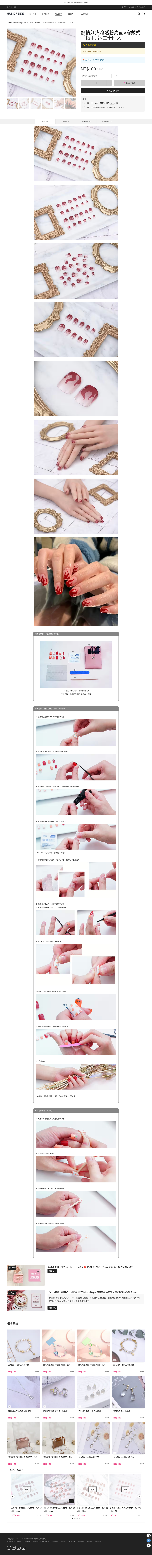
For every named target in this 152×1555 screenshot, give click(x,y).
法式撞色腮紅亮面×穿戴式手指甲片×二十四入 (125, 1509)
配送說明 (63, 1542)
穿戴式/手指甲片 (35, 23)
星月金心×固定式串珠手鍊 (18, 1364)
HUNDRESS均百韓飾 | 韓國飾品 (17, 23)
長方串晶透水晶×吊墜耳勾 (123, 1457)
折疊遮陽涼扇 (91, 45)
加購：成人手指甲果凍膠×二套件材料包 (100, 107)
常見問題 (89, 1542)
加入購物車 (114, 90)
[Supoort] (149, 1535)
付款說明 (55, 1542)
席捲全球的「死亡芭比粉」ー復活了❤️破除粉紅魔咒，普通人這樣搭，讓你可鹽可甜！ (91, 1267)
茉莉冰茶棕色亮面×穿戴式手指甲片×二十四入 (92, 1509)
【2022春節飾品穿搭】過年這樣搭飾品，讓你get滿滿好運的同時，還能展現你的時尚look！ (93, 1292)
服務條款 (27, 1542)
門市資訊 (10, 1542)
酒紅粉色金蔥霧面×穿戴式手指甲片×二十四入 (26, 1509)
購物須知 (36, 1542)
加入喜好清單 (130, 83)
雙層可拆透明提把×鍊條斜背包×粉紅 (22, 1457)
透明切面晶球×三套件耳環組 (89, 1411)
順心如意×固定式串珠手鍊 (123, 1364)
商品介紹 (45, 121)
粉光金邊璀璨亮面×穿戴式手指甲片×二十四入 (59, 1509)
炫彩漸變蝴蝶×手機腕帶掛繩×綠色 (91, 1364)
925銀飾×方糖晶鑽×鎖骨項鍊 (19, 1411)
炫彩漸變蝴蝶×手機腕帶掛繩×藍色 (56, 1364)
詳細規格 (65, 121)
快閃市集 (18, 1542)
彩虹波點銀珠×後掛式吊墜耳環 (55, 1411)
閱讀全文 (52, 1271)
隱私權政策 (45, 1542)
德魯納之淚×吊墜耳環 (122, 1411)
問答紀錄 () (86, 121)
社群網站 (98, 1542)
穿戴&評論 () (107, 121)
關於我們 (81, 1542)
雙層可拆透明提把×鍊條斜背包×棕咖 (57, 1457)
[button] (11, 62)
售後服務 (72, 1542)
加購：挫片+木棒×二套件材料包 (97, 103)
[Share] (149, 1540)
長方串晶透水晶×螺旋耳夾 (88, 1457)
